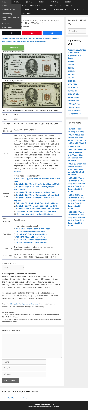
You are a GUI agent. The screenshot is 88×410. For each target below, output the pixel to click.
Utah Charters (10, 312)
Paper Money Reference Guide (10, 18)
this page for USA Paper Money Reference (24, 304)
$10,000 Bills (73, 94)
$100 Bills (72, 81)
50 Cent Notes (25, 13)
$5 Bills (41, 2)
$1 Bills (16, 2)
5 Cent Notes (41, 9)
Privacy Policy (7, 27)
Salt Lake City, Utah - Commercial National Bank (37, 195)
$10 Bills (54, 2)
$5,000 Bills (64, 6)
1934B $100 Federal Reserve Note (31, 242)
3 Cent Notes (24, 9)
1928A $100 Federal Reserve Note (31, 234)
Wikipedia (17, 171)
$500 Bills (34, 6)
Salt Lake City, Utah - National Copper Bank (36, 211)
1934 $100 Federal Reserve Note (30, 237)
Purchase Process (8, 10)
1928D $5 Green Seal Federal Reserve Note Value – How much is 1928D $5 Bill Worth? (77, 155)
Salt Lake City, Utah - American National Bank (36, 206)
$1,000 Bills (49, 6)
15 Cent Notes (76, 9)
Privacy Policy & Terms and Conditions (14, 398)
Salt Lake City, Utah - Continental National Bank (37, 209)
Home (4, 2)
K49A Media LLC (47, 404)
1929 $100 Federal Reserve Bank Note (33, 229)
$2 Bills (29, 2)
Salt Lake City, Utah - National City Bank (35, 214)
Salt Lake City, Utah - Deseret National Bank (35, 192)
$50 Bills (72, 78)
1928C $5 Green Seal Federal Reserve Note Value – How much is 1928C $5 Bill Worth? (77, 169)
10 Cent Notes (58, 9)
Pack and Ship (7, 14)
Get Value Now (13, 47)
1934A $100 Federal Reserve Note (31, 240)
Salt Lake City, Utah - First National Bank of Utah (38, 184)
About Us (5, 23)
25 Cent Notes (74, 110)
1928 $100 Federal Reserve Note (30, 231)
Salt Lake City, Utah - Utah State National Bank (37, 203)
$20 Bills (68, 2)
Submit (4, 6)
